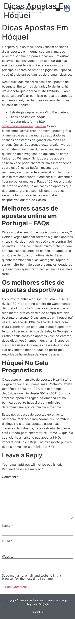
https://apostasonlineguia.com (24, 126)
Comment (10, 476)
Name (7, 525)
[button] (58, 9)
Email (7, 541)
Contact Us (37, 612)
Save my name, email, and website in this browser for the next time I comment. (32, 577)
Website (7, 556)
